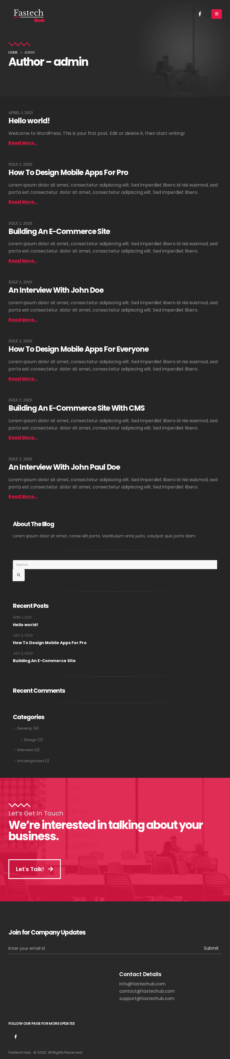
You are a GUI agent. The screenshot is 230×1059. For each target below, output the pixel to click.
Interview (25, 749)
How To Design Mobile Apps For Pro (68, 172)
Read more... (22, 143)
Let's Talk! (30, 869)
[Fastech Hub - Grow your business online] (28, 14)
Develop (25, 728)
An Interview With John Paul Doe (64, 467)
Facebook (15, 1036)
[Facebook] (199, 14)
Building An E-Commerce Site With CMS (76, 408)
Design (30, 739)
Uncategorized (30, 760)
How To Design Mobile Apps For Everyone (78, 349)
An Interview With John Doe (55, 290)
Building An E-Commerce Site (59, 231)
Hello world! (28, 121)
